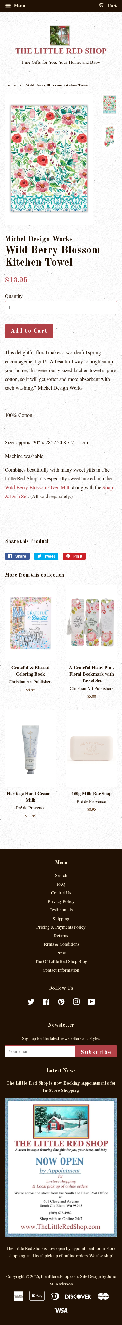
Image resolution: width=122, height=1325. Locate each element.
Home (10, 85)
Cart (111, 6)
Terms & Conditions (61, 944)
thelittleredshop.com (59, 1276)
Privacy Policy (61, 901)
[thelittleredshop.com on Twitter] (30, 1003)
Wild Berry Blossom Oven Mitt (37, 487)
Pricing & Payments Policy (61, 927)
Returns (61, 936)
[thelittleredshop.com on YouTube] (91, 1003)
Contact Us (61, 893)
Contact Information (61, 970)
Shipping (61, 918)
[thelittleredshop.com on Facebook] (46, 1003)
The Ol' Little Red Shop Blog (61, 961)
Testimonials (61, 910)
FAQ (61, 884)
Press (61, 953)
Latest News (61, 1071)
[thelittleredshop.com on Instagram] (76, 1003)
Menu (19, 5)
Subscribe (96, 1052)
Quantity (14, 295)
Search (61, 875)
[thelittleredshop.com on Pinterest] (61, 1003)
